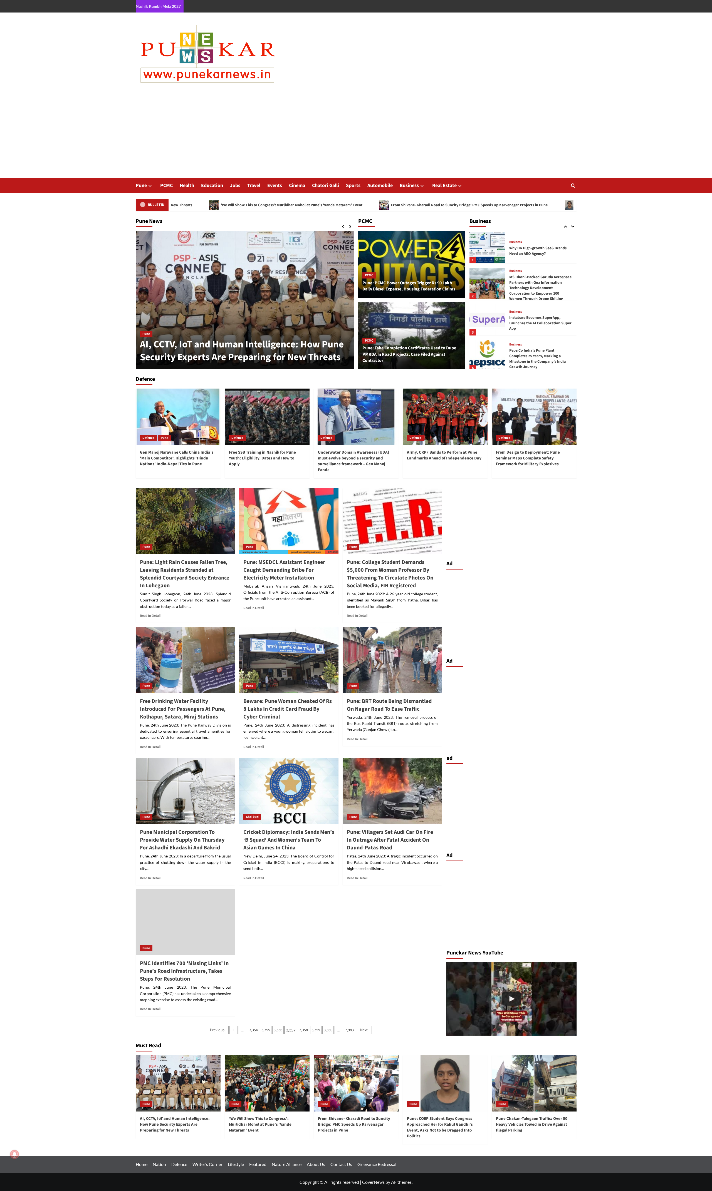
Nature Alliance (286, 1164)
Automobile (380, 185)
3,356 (278, 1030)
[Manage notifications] (14, 1154)
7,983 (349, 1030)
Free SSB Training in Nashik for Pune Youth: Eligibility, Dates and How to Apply (262, 458)
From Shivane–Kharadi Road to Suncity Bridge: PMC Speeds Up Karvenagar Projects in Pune (361, 205)
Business (409, 185)
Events (274, 185)
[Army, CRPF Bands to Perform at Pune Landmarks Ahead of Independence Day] (445, 417)
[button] (573, 185)
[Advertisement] (356, 136)
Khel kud (252, 817)
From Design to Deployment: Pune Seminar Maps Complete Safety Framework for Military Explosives (528, 458)
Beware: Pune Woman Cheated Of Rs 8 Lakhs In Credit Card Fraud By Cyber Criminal (287, 709)
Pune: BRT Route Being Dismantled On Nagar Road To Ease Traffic (389, 705)
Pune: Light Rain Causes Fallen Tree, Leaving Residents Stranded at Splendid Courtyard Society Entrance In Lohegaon (184, 574)
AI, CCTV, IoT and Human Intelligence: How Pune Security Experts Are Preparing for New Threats (175, 1124)
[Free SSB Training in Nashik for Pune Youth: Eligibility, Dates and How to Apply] (267, 417)
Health (187, 185)
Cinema (297, 185)
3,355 (265, 1030)
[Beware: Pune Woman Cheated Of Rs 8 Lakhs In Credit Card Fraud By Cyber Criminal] (288, 660)
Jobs (235, 185)
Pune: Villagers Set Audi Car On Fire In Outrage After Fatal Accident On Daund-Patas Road (390, 840)
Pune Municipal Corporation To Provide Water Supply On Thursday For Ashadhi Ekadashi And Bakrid (182, 840)
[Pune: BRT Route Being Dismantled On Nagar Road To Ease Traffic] (392, 660)
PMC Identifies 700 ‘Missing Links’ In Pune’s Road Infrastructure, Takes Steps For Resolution (184, 971)
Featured (257, 1164)
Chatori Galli (325, 185)
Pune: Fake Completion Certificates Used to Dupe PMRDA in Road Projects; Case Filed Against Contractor (409, 354)
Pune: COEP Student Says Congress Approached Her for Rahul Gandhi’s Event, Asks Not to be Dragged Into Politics (565, 205)
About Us (316, 1164)
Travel (253, 185)
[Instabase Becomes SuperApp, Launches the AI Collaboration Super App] (487, 284)
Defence (148, 438)
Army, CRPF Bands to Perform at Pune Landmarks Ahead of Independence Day (444, 455)
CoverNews (373, 1182)
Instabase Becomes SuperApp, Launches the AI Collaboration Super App (540, 287)
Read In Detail (150, 615)
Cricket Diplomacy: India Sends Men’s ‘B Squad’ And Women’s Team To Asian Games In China (288, 840)
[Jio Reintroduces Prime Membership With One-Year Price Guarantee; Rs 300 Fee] (487, 355)
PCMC (166, 185)
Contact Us (341, 1164)
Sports (353, 185)
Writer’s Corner (207, 1164)
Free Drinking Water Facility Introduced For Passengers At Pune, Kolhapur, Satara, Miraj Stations (183, 709)
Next (364, 1030)
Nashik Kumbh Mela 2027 (158, 6)
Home (141, 1164)
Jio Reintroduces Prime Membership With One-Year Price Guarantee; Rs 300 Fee (540, 358)
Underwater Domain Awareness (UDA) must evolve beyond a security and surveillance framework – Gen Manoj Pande (353, 461)
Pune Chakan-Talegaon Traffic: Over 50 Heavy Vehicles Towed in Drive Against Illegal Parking (531, 1124)
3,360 (328, 1030)
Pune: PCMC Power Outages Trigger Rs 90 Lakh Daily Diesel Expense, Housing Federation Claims (408, 286)
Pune (141, 185)
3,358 (303, 1030)
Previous (217, 1030)
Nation (159, 1164)
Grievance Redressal (376, 1164)
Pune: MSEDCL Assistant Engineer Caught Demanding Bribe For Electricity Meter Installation (284, 570)
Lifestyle (236, 1164)
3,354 (253, 1030)
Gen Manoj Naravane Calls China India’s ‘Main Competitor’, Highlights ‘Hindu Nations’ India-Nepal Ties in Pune (177, 458)
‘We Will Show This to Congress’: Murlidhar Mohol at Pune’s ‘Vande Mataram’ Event (184, 205)
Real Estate (444, 185)
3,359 (316, 1030)
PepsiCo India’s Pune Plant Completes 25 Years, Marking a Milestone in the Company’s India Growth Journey (537, 323)
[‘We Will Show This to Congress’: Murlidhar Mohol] (511, 998)
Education (212, 185)
